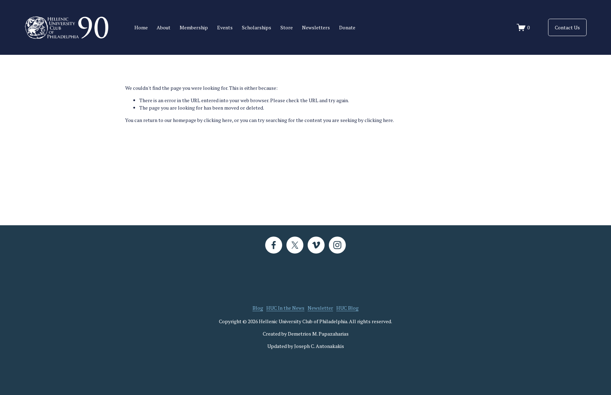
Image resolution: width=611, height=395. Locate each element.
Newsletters (316, 27)
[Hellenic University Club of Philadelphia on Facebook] (273, 245)
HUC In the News (285, 307)
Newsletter (320, 307)
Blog (257, 307)
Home (141, 27)
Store (286, 27)
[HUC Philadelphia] (316, 245)
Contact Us (567, 27)
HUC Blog (347, 307)
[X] (294, 245)
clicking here (218, 120)
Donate (347, 27)
